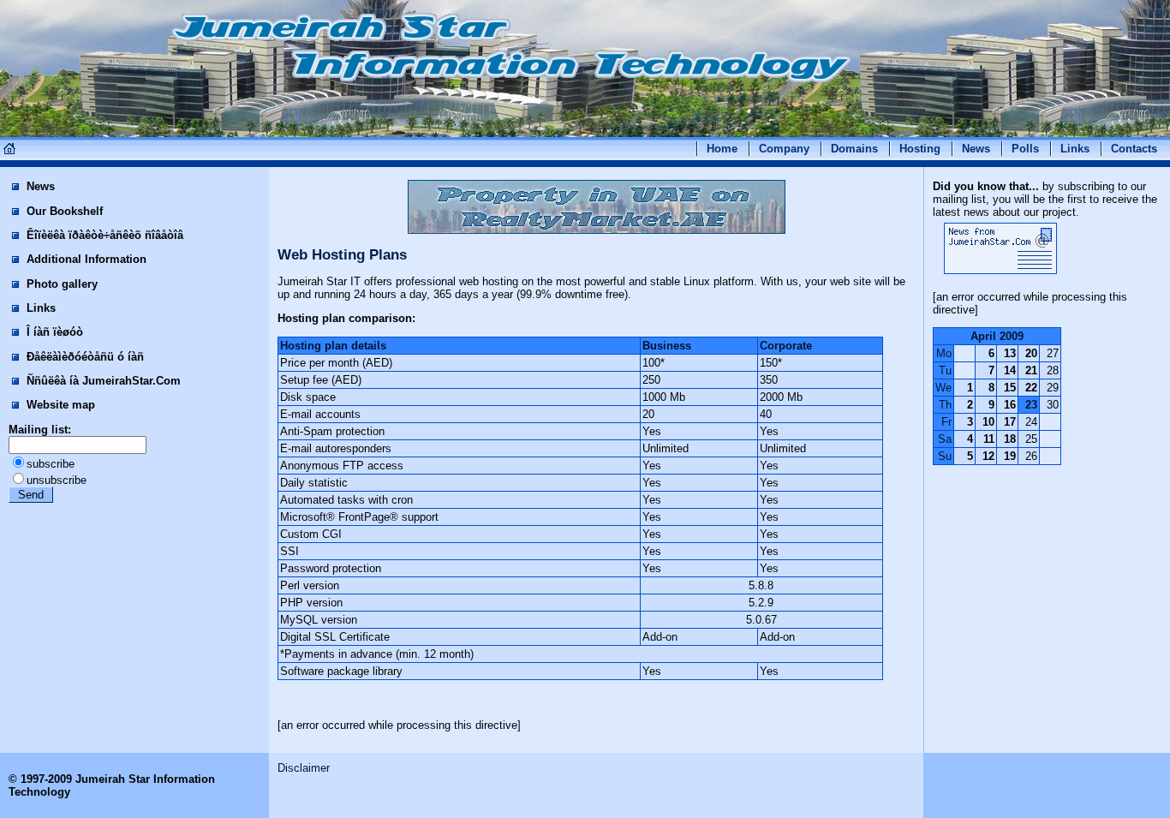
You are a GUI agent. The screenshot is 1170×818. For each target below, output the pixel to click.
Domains (854, 148)
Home (722, 148)
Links (1074, 148)
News (976, 148)
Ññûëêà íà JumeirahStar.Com (102, 380)
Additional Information (84, 259)
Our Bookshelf (63, 211)
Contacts (1134, 148)
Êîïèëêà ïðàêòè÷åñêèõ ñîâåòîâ (103, 235)
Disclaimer (304, 767)
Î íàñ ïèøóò (53, 331)
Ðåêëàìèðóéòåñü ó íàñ (83, 356)
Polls (1025, 148)
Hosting (919, 148)
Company (784, 148)
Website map (59, 404)
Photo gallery (60, 284)
